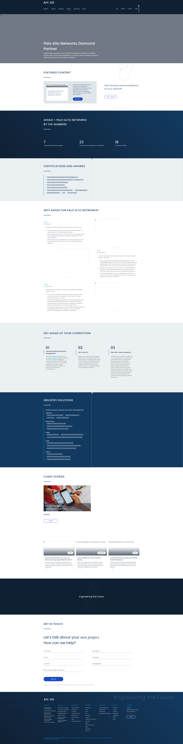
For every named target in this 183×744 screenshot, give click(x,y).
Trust (83, 737)
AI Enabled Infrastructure (50, 711)
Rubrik (86, 727)
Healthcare (74, 709)
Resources (76, 9)
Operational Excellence (49, 722)
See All (51, 521)
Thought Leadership (103, 707)
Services (53, 9)
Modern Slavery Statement (92, 737)
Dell (86, 713)
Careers (123, 8)
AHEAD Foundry (61, 715)
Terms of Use (69, 737)
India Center (116, 715)
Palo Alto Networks (89, 725)
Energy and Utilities (76, 721)
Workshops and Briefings (105, 713)
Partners (69, 9)
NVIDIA (87, 723)
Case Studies (102, 709)
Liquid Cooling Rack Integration (62, 721)
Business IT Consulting (63, 707)
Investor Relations (131, 711)
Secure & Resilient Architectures (48, 720)
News (114, 719)
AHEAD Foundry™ (108, 262)
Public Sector (75, 715)
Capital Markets (75, 707)
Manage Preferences (54, 739)
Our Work (115, 711)
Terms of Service (86, 685)
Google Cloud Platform (91, 719)
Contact (130, 8)
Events (114, 717)
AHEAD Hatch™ (57, 356)
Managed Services (62, 711)
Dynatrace (87, 715)
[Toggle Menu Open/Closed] (138, 2)
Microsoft (87, 721)
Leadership (115, 713)
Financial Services (76, 713)
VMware (87, 730)
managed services (58, 307)
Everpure (87, 717)
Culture (114, 709)
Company (129, 705)
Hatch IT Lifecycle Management (62, 718)
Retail (73, 719)
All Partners (88, 707)
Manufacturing (75, 717)
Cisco (86, 711)
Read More (47, 514)
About (84, 9)
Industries (61, 9)
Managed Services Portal (132, 709)
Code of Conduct (77, 737)
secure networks (58, 236)
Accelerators (102, 711)
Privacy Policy (75, 685)
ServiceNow (88, 729)
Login (136, 8)
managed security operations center (62, 300)
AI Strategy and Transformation (47, 708)
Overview (115, 707)
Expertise (46, 9)
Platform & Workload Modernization (49, 716)
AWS (86, 709)
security (53, 239)
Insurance (74, 711)
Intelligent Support (62, 713)
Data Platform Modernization (47, 713)
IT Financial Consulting (63, 709)
